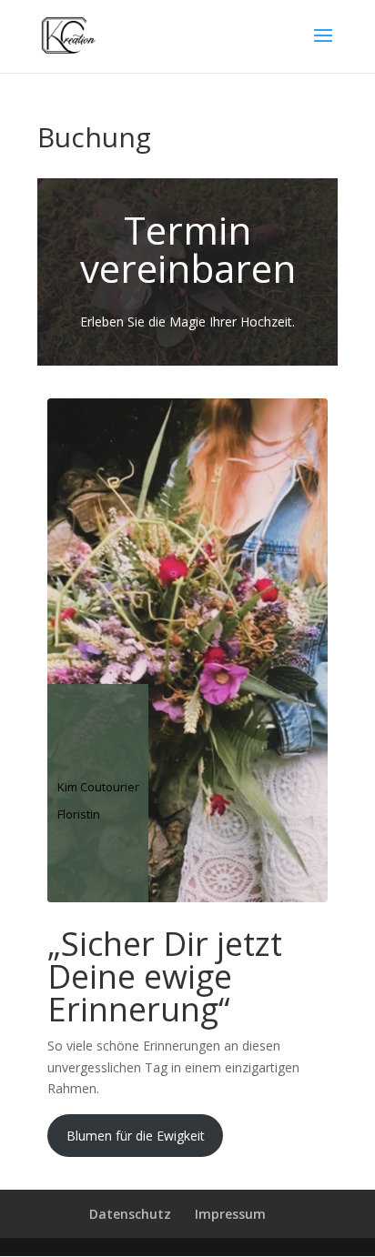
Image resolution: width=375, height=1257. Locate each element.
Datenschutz (130, 1213)
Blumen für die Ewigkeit (135, 1135)
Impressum (230, 1213)
